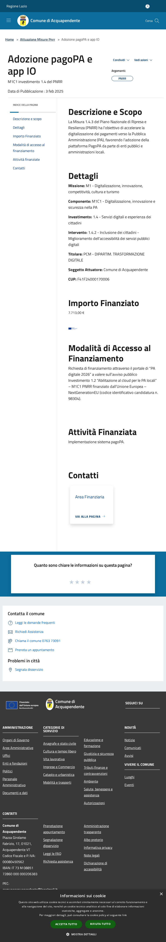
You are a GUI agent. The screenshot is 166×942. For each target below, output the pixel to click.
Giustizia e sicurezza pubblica (99, 756)
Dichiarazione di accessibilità (95, 866)
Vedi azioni (141, 60)
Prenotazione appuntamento (54, 828)
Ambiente (91, 781)
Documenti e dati (15, 792)
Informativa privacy (98, 847)
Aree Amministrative (18, 747)
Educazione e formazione (93, 742)
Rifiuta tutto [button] (100, 924)
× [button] (161, 894)
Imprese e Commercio (59, 766)
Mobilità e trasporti (57, 782)
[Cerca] (157, 20)
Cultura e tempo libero (59, 751)
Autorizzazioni (94, 803)
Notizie (129, 740)
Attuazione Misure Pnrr (37, 39)
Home (9, 39)
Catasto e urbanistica (58, 774)
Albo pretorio (93, 839)
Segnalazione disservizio (53, 842)
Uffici (6, 755)
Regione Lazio (16, 6)
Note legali (92, 855)
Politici (8, 771)
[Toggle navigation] (8, 20)
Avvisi (128, 755)
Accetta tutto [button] (66, 924)
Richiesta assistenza (58, 861)
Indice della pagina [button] (25, 105)
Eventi (129, 784)
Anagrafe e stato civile (59, 743)
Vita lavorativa (54, 759)
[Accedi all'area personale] (147, 6)
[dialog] (83, 915)
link (124, 915)
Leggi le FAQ (52, 853)
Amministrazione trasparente (96, 828)
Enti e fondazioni (15, 763)
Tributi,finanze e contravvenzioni (96, 770)
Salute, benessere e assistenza (98, 792)
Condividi (119, 60)
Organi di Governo (16, 740)
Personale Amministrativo (14, 782)
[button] (82, 934)
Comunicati (132, 747)
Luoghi (129, 777)
